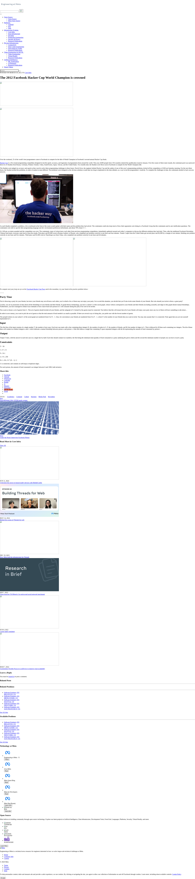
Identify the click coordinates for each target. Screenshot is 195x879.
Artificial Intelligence (11, 60)
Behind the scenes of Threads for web (12, 520)
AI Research (12, 63)
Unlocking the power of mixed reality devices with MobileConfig (21, 483)
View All (3, 445)
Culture (26, 397)
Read (6, 771)
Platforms (7, 23)
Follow (7, 759)
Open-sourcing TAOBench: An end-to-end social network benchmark (22, 594)
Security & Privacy (14, 39)
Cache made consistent (7, 631)
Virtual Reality (12, 56)
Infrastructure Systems (11, 30)
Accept (3, 878)
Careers (6, 858)
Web (9, 28)
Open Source (8, 17)
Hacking (33, 397)
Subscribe (8, 811)
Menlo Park (42, 397)
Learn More (4, 846)
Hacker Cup (4, 163)
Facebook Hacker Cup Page (36, 289)
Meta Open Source (14, 21)
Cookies (6, 869)
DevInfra (11, 35)
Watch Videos (8, 67)
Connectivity (12, 45)
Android (11, 24)
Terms (6, 865)
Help (5, 871)
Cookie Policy (176, 874)
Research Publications (15, 41)
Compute (19, 397)
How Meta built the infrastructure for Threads (14, 557)
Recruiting (51, 397)
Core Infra (11, 32)
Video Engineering (14, 54)
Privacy (6, 867)
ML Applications (13, 61)
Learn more (8, 805)
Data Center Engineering (16, 47)
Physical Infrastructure (11, 43)
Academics (10, 397)
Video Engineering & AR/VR (14, 52)
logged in (11, 676)
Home (6, 855)
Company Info (8, 856)
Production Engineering (15, 37)
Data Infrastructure (14, 34)
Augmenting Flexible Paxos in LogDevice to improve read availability (22, 669)
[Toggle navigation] (21, 11)
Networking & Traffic (15, 48)
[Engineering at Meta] (11, 5)
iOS (9, 26)
